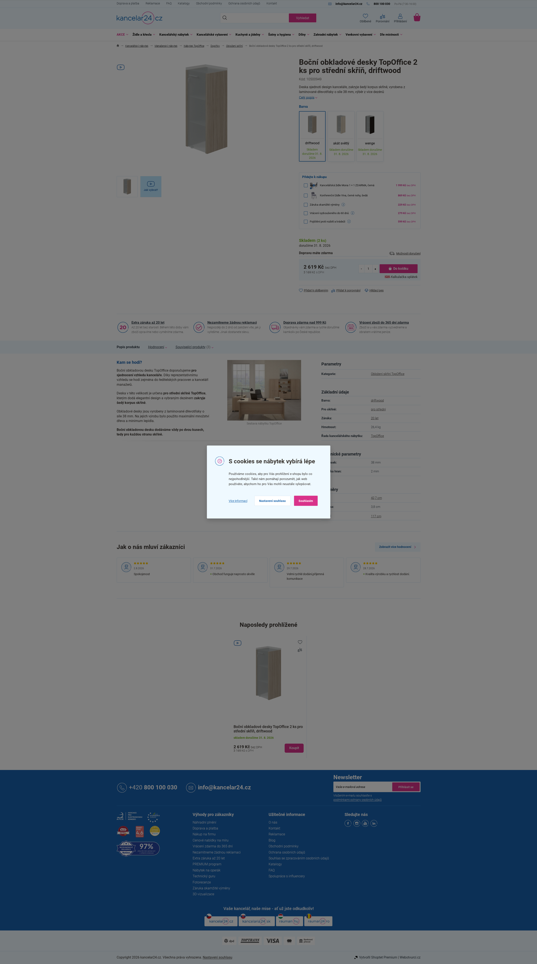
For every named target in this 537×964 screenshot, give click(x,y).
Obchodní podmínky (209, 3)
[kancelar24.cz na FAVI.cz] (123, 833)
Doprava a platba (128, 3)
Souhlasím (306, 501)
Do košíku (400, 269)
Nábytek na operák (206, 870)
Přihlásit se (406, 786)
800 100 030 (153, 787)
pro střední (378, 409)
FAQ (169, 3)
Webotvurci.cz (410, 957)
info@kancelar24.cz (224, 787)
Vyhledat (302, 18)
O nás (273, 822)
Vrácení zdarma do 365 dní (213, 846)
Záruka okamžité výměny (211, 888)
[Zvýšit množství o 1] (375, 268)
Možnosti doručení (408, 253)
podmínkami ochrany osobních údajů (357, 799)
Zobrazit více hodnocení (395, 547)
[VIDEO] (269, 674)
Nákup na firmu (204, 834)
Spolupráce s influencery (287, 876)
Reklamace (153, 3)
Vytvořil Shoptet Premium (378, 957)
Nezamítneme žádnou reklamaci (232, 323)
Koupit (294, 748)
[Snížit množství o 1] (362, 268)
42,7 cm (376, 498)
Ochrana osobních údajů (244, 3)
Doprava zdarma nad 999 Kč (304, 323)
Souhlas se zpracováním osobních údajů (299, 858)
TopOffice (377, 436)
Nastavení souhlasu (272, 501)
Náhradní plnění (204, 822)
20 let (375, 418)
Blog (272, 840)
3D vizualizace (203, 894)
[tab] (128, 347)
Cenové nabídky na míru (211, 840)
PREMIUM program (207, 864)
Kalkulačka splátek (404, 277)
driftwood (377, 400)
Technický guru (204, 876)
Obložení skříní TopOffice (387, 374)
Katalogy (184, 3)
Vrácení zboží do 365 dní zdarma (384, 323)
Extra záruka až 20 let (147, 323)
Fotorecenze (202, 882)
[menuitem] (121, 34)
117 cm (376, 516)
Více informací (238, 500)
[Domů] (118, 46)
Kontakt (271, 3)
